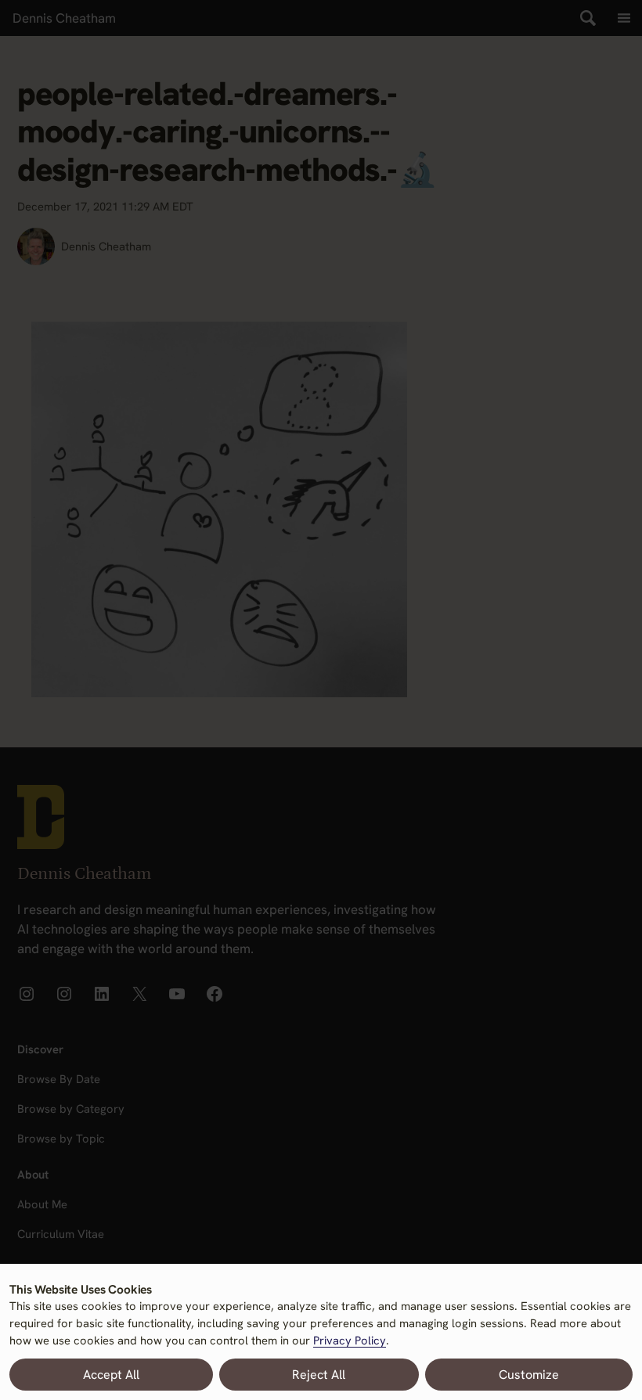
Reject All (318, 1374)
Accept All (111, 1374)
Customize (529, 1374)
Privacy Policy (349, 1340)
